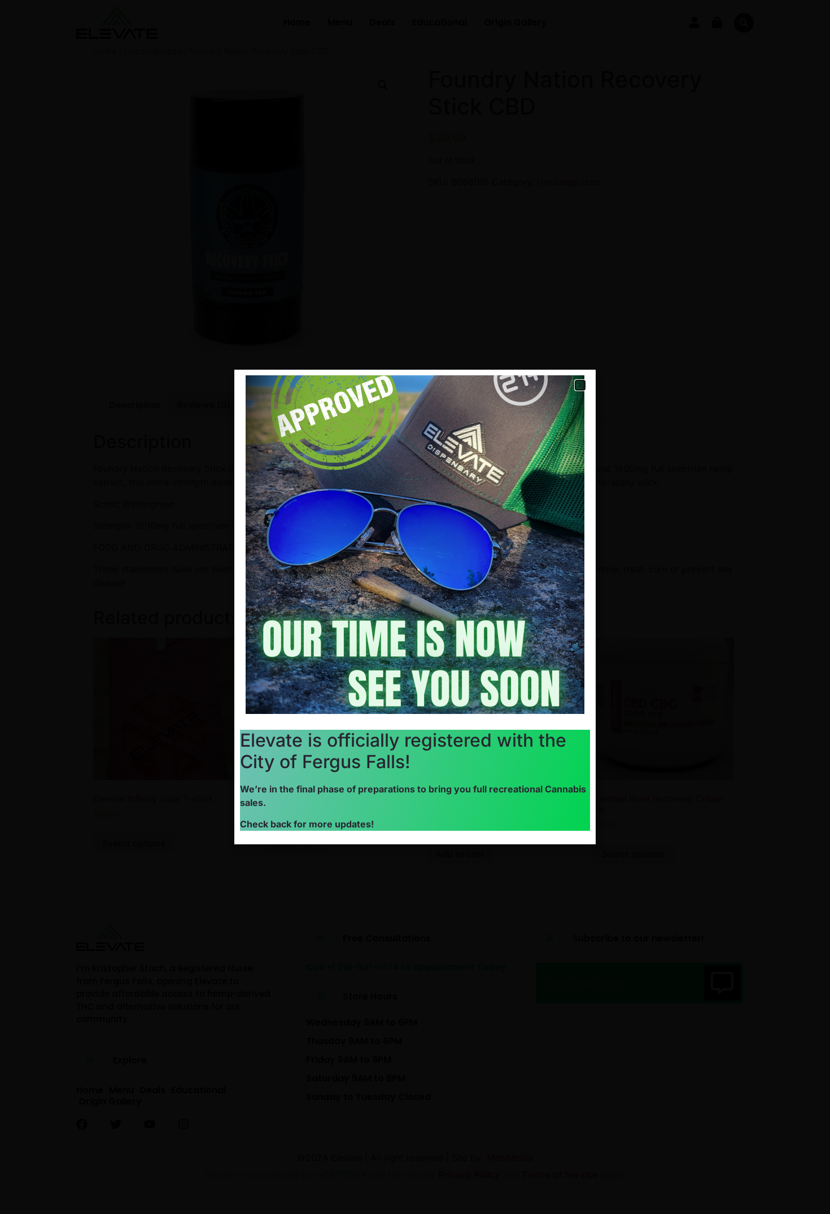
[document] (415, 607)
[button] (580, 385)
